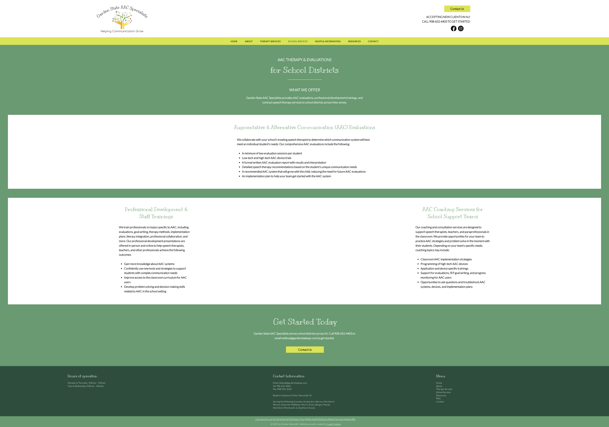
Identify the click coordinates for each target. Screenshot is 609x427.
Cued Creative (334, 424)
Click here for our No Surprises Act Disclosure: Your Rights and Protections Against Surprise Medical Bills (305, 419)
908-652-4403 (438, 21)
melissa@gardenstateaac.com (299, 338)
